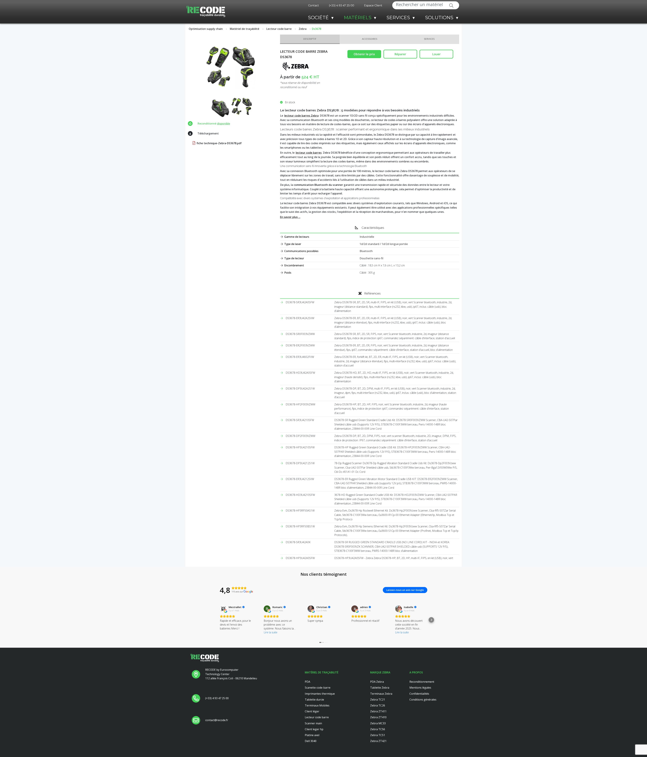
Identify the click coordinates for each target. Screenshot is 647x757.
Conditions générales (422, 699)
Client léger (312, 711)
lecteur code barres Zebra (301, 115)
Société (318, 17)
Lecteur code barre (317, 717)
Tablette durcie (314, 699)
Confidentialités (419, 694)
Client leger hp (314, 729)
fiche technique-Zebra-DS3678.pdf (219, 143)
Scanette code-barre (317, 687)
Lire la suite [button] (270, 632)
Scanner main (313, 723)
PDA (307, 682)
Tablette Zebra (379, 687)
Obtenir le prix (364, 54)
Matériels (357, 17)
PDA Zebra (377, 682)
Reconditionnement (421, 682)
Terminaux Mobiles (317, 705)
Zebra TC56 (377, 729)
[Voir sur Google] (223, 608)
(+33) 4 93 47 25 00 (341, 5)
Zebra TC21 (377, 699)
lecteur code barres (309, 153)
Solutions (439, 17)
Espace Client (373, 5)
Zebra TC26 (377, 705)
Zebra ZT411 (378, 711)
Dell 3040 (310, 741)
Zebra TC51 (377, 735)
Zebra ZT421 (378, 741)
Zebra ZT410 (378, 717)
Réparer (400, 54)
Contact (313, 5)
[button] (215, 620)
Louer (436, 54)
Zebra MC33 (378, 723)
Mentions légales (420, 687)
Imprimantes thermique (320, 694)
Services (398, 17)
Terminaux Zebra (381, 694)
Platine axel (312, 735)
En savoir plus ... (290, 217)
